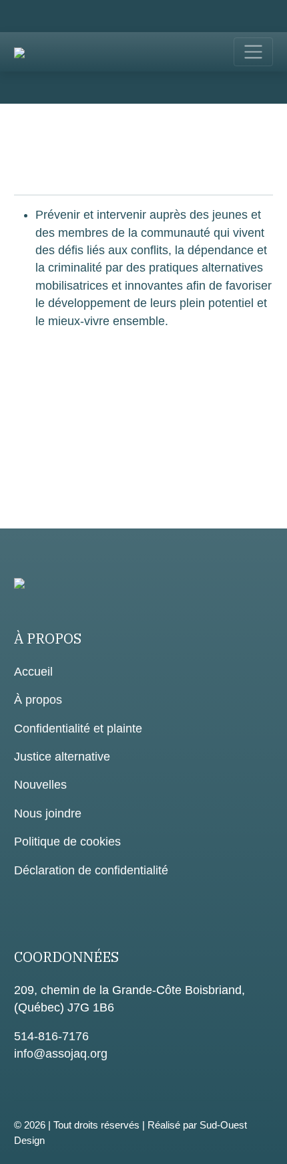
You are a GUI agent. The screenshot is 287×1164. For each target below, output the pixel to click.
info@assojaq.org (60, 1053)
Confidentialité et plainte (78, 728)
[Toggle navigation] (253, 51)
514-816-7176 (51, 1036)
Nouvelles (40, 784)
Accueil (33, 671)
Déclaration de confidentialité (91, 870)
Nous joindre (47, 813)
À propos (38, 699)
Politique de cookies (67, 841)
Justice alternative (62, 756)
